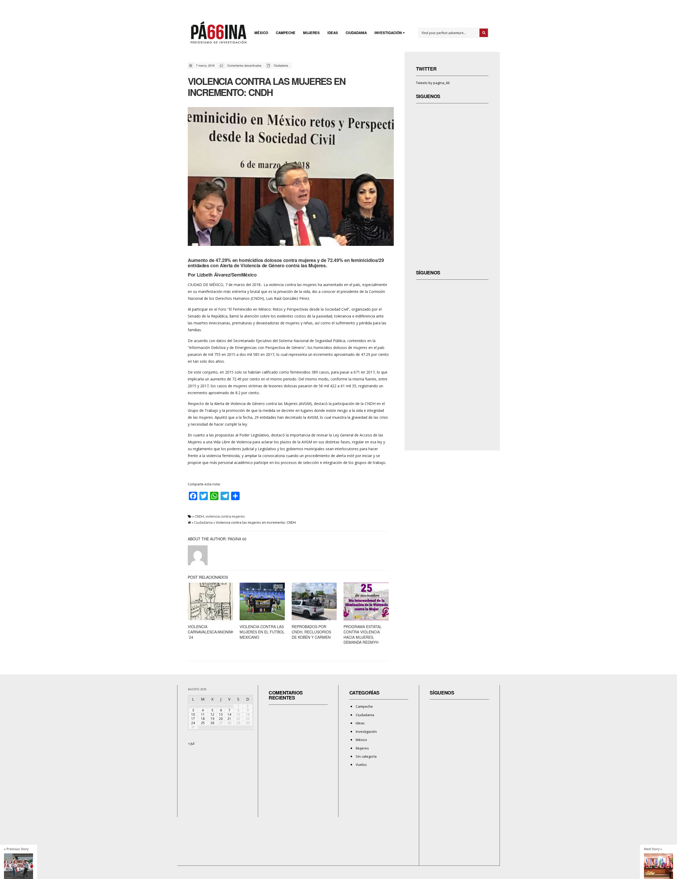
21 (229, 718)
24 (193, 723)
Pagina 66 (237, 538)
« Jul (191, 743)
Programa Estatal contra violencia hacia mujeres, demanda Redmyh (363, 634)
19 (212, 718)
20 (221, 718)
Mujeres (311, 32)
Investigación (386, 33)
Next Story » (653, 849)
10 (193, 714)
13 (221, 714)
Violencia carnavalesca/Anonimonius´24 (216, 631)
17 (193, 718)
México (261, 32)
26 (212, 723)
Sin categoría (366, 756)
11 (203, 714)
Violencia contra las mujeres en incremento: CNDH (266, 87)
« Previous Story (16, 849)
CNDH (199, 516)
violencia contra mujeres (225, 516)
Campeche (285, 32)
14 (229, 714)
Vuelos (361, 764)
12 (212, 714)
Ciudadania (356, 32)
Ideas (332, 32)
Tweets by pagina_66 (433, 82)
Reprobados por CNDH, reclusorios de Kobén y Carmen (311, 631)
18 (203, 718)
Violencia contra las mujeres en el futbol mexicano (262, 631)
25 (203, 723)
